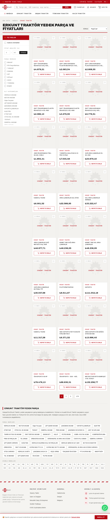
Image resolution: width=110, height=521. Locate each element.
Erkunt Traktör (24, 13)
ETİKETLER (7, 430)
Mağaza (8, 13)
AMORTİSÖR (99, 451)
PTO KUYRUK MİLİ (85, 451)
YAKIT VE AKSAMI (20, 447)
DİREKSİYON (8, 447)
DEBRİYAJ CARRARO (96, 439)
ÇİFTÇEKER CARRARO (11, 443)
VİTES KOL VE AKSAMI (21, 430)
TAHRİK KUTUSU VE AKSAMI (12, 434)
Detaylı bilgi (75, 517)
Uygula (23, 52)
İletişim (98, 2)
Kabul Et (101, 517)
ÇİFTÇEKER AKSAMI (51, 426)
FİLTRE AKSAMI (47, 456)
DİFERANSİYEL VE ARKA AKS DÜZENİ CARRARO (83, 447)
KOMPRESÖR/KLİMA (98, 434)
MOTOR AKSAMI (24, 426)
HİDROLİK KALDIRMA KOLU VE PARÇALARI (45, 443)
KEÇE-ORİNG (55, 451)
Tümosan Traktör (60, 13)
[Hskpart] (7, 7)
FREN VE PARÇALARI (10, 439)
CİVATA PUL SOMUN (80, 439)
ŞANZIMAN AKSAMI (67, 426)
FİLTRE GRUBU (66, 434)
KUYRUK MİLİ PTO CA (36, 447)
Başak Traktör (42, 13)
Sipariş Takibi (86, 2)
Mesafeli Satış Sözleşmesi (39, 500)
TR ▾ (105, 2)
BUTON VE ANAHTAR (89, 443)
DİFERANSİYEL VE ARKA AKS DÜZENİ (59, 439)
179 (77, 396)
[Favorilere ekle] (53, 37)
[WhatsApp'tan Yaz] (105, 508)
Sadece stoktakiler (13, 43)
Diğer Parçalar (37, 426)
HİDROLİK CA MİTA (24, 451)
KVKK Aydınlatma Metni (38, 508)
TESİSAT (34, 430)
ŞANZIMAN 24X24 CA (40, 451)
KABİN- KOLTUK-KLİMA (81, 434)
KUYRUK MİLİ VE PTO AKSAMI (56, 447)
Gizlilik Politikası (35, 504)
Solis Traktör (78, 13)
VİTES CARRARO (9, 451)
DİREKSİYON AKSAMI (37, 439)
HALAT (56, 434)
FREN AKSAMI (60, 430)
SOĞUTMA (24, 443)
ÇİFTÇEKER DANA (23, 456)
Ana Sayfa (6, 21)
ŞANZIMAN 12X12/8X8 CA (76, 430)
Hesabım (93, 7)
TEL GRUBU (24, 439)
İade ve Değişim (35, 497)
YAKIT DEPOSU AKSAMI (32, 434)
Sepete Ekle (45, 74)
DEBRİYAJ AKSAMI (46, 430)
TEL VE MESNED (9, 456)
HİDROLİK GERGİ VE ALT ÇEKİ (70, 443)
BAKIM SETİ (46, 434)
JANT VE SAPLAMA (94, 430)
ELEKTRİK (97, 426)
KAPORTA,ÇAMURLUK (83, 426)
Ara (67, 7)
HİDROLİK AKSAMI (9, 426)
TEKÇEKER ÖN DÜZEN (69, 451)
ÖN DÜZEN (36, 456)
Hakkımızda (61, 493)
